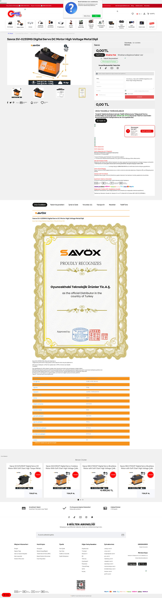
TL (152, 14)
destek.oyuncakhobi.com (122, 5)
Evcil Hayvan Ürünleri (101, 26)
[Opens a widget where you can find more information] (6, 595)
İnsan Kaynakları (41, 558)
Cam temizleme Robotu (121, 26)
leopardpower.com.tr (109, 553)
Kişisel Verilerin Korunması (43, 556)
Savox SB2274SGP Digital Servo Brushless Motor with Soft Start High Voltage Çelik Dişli (99, 467)
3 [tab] (83, 500)
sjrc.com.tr (107, 556)
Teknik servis (139, 5)
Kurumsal (146, 5)
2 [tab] (80, 500)
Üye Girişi (61, 551)
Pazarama (84, 564)
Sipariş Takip (17, 551)
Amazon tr (84, 553)
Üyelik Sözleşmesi (63, 556)
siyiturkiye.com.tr (108, 564)
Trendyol (84, 551)
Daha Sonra (87, 16)
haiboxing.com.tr (108, 558)
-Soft (72, 596)
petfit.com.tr (107, 574)
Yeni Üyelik (62, 548)
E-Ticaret (76, 596)
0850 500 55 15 (25, 5)
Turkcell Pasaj (85, 566)
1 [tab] (78, 500)
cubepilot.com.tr (108, 561)
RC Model (10, 27)
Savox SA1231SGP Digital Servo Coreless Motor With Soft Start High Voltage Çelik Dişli (62, 467)
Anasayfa (39, 548)
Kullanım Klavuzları (19, 558)
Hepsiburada (85, 548)
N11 (82, 556)
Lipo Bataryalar (132, 26)
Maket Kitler (20, 27)
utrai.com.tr (107, 551)
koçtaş (83, 571)
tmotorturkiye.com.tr (109, 566)
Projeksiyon (60, 27)
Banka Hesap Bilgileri (42, 551)
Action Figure (71, 26)
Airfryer (111, 27)
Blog (132, 5)
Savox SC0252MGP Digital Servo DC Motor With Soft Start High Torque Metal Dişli (24, 467)
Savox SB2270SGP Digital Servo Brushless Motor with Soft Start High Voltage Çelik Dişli (137, 467)
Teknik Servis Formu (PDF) (44, 553)
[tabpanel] (24, 481)
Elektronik (142, 27)
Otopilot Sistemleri (51, 26)
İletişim (16, 548)
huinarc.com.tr (108, 571)
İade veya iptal (18, 556)
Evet (96, 16)
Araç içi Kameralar (81, 26)
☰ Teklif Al (101, 120)
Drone (30, 27)
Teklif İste (99, 55)
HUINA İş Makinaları (40, 26)
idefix (83, 569)
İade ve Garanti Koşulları (20, 553)
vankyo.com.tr (108, 548)
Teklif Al (33, 493)
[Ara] (117, 11)
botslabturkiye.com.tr (109, 569)
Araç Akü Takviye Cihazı (91, 26)
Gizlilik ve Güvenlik (64, 553)
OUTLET (151, 27)
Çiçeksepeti (85, 561)
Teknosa (84, 558)
